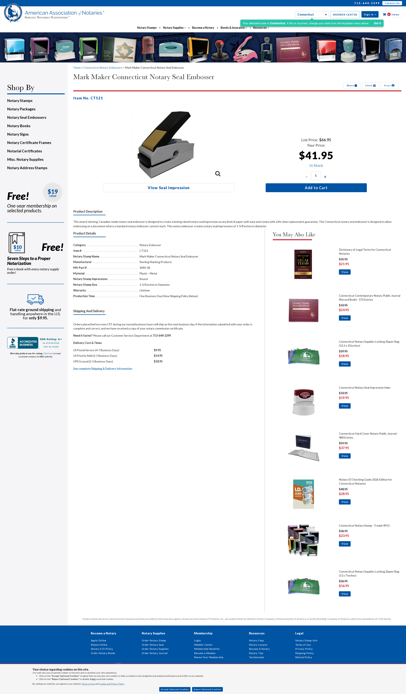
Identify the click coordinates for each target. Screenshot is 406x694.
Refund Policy (303, 657)
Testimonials (256, 657)
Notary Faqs (256, 640)
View (344, 271)
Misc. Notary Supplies (25, 159)
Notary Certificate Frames (29, 142)
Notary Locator (258, 644)
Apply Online (98, 640)
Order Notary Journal (155, 653)
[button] (370, 14)
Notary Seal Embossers (26, 117)
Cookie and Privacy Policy (111, 683)
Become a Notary (203, 27)
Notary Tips (256, 653)
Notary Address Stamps (27, 168)
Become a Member (205, 653)
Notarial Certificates (24, 151)
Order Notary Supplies (155, 648)
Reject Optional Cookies (207, 689)
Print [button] (388, 85)
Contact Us (392, 3)
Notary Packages (21, 109)
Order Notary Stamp (154, 640)
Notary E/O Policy (102, 648)
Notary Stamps (147, 27)
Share (351, 85)
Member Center (203, 644)
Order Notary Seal (153, 644)
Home (77, 67)
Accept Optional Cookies (175, 689)
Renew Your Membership (208, 657)
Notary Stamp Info (306, 640)
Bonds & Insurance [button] (233, 27)
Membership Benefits (207, 648)
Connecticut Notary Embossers (102, 67)
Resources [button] (260, 27)
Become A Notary (259, 648)
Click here (48, 353)
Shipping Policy (304, 653)
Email (369, 85)
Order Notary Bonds (103, 653)
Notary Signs (18, 134)
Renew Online (99, 644)
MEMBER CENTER (345, 14)
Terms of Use (88, 683)
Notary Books (18, 126)
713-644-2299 (367, 3)
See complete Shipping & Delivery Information (102, 368)
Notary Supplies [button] (173, 27)
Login (197, 640)
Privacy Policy (304, 648)
